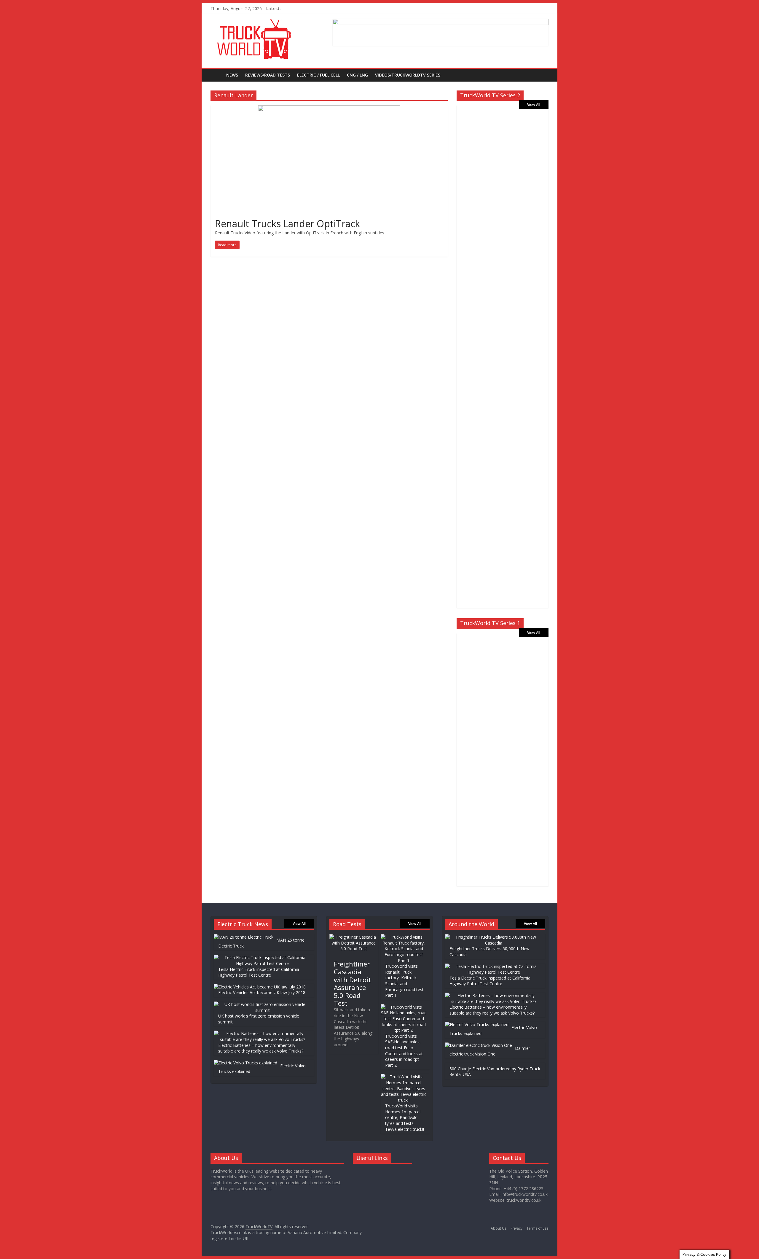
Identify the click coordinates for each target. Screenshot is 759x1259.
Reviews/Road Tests (267, 75)
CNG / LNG (357, 75)
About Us (498, 1228)
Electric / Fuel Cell (318, 75)
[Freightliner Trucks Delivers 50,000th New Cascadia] (493, 937)
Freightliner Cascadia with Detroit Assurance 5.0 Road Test (352, 983)
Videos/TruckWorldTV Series (407, 75)
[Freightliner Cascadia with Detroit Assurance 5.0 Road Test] (353, 937)
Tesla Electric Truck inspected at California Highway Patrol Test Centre (258, 972)
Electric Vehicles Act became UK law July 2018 (261, 992)
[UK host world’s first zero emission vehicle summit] (262, 1004)
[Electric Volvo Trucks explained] (245, 1063)
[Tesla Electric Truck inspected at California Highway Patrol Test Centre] (262, 957)
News (232, 75)
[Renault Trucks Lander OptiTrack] (329, 109)
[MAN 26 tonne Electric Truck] (243, 937)
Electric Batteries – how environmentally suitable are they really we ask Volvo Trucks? (260, 1048)
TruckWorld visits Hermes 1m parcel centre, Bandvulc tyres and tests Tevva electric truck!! (404, 1117)
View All (533, 104)
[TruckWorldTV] (217, 75)
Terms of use (537, 1228)
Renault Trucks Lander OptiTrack (287, 223)
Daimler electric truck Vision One (489, 1051)
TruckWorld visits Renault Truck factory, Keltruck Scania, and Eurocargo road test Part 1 (404, 980)
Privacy (516, 1228)
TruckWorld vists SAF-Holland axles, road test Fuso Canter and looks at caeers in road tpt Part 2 (404, 1050)
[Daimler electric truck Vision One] (478, 1045)
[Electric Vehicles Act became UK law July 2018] (260, 987)
